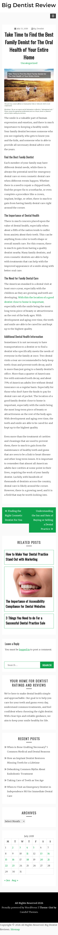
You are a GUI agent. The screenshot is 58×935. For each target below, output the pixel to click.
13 (41, 853)
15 (6, 859)
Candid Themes (29, 912)
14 (48, 853)
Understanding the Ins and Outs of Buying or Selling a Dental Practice (42, 520)
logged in (24, 649)
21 (48, 859)
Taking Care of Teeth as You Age (25, 780)
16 (13, 859)
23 (13, 865)
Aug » (15, 880)
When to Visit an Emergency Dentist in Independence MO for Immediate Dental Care (30, 791)
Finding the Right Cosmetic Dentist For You (13, 515)
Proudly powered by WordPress (19, 907)
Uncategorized (29, 63)
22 (6, 865)
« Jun (7, 880)
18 (27, 859)
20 (41, 859)
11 (27, 853)
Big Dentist (38, 28)
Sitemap (15, 929)
